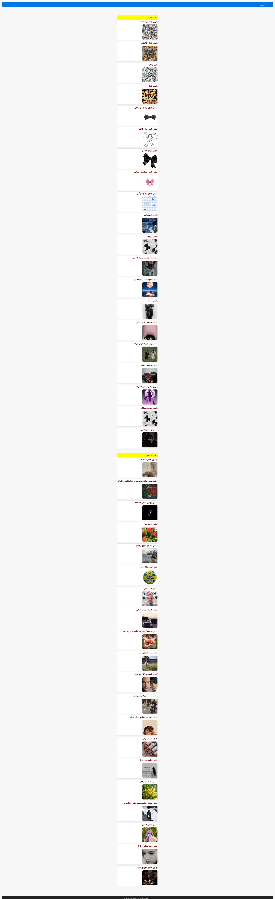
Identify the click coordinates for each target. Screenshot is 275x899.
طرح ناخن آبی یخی (149, 738)
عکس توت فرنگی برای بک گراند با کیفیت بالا (140, 631)
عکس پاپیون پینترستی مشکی (145, 107)
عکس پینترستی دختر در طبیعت (145, 343)
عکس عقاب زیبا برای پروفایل (146, 545)
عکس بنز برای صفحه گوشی (146, 609)
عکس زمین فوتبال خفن (148, 652)
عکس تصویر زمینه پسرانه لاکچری (144, 257)
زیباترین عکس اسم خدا (148, 459)
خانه (269, 4)
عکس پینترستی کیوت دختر (147, 322)
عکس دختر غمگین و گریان (147, 846)
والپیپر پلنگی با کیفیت (149, 43)
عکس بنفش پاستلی (149, 824)
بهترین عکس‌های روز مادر (147, 867)
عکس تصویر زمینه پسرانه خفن (145, 279)
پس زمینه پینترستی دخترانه (146, 386)
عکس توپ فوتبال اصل (148, 566)
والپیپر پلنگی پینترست (149, 21)
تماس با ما (263, 4)
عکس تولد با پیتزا (150, 588)
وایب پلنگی (153, 64)
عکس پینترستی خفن (149, 429)
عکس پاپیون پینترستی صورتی (145, 171)
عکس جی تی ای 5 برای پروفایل (145, 695)
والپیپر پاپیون (152, 236)
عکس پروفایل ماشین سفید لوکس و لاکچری (140, 803)
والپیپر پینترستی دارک (149, 408)
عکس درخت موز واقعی (148, 781)
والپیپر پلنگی (152, 86)
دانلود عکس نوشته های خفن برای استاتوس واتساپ (137, 481)
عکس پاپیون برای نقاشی (148, 129)
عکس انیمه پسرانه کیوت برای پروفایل (143, 717)
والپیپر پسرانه (152, 300)
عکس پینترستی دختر (149, 365)
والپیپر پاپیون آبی (150, 214)
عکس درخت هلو (151, 524)
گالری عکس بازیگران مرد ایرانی (145, 674)
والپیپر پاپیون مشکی (149, 150)
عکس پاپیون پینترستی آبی (147, 193)
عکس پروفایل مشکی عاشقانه (146, 502)
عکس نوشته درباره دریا (148, 760)
